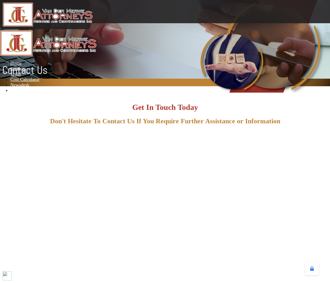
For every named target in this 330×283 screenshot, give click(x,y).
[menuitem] (16, 63)
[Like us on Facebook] (7, 275)
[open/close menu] (2, 29)
